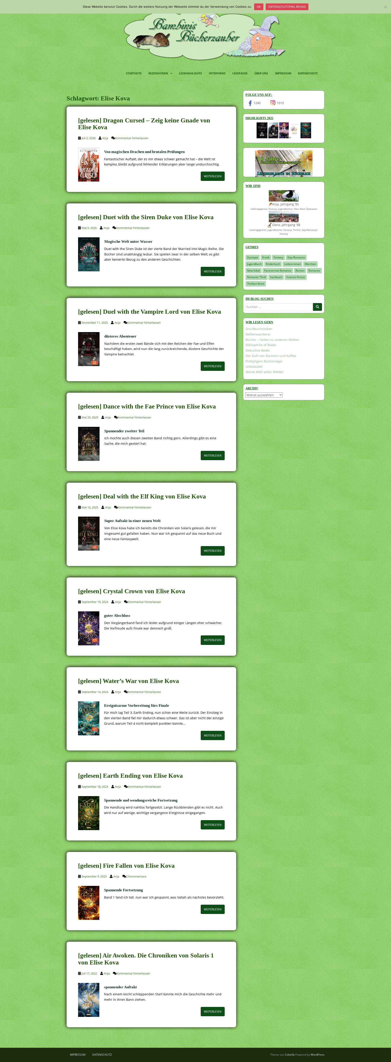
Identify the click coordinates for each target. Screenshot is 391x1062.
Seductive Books (258, 350)
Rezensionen (158, 73)
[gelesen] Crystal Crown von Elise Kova (131, 591)
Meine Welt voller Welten (265, 372)
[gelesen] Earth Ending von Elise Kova (130, 775)
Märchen (310, 264)
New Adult (253, 270)
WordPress (317, 1055)
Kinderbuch (273, 264)
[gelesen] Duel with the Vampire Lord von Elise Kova (149, 311)
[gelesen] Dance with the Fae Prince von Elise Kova (147, 406)
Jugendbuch (254, 264)
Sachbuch (276, 277)
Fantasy (278, 257)
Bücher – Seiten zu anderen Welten (272, 340)
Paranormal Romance (277, 270)
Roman (300, 270)
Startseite (134, 73)
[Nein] (385, 7)
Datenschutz (308, 73)
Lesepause (240, 73)
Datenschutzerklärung (287, 6)
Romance (314, 270)
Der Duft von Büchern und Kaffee (271, 356)
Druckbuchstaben (259, 329)
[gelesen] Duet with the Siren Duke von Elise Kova (146, 217)
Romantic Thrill (256, 277)
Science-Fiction (295, 277)
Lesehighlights (190, 73)
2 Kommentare (136, 876)
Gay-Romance (296, 257)
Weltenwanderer (258, 334)
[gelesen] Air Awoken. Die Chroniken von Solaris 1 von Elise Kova (146, 959)
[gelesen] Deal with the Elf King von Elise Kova (142, 496)
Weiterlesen (213, 176)
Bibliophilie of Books (261, 345)
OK (259, 6)
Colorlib (290, 1055)
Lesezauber (254, 366)
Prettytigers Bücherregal (264, 361)
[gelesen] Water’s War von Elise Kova (128, 680)
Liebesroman (292, 264)
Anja (105, 138)
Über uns (261, 73)
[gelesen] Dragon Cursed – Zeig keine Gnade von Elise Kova (144, 124)
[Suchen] (317, 307)
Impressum (283, 73)
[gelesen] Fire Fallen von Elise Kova (126, 865)
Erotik (265, 257)
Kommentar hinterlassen (131, 138)
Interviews (217, 73)
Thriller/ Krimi (255, 284)
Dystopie (252, 257)
